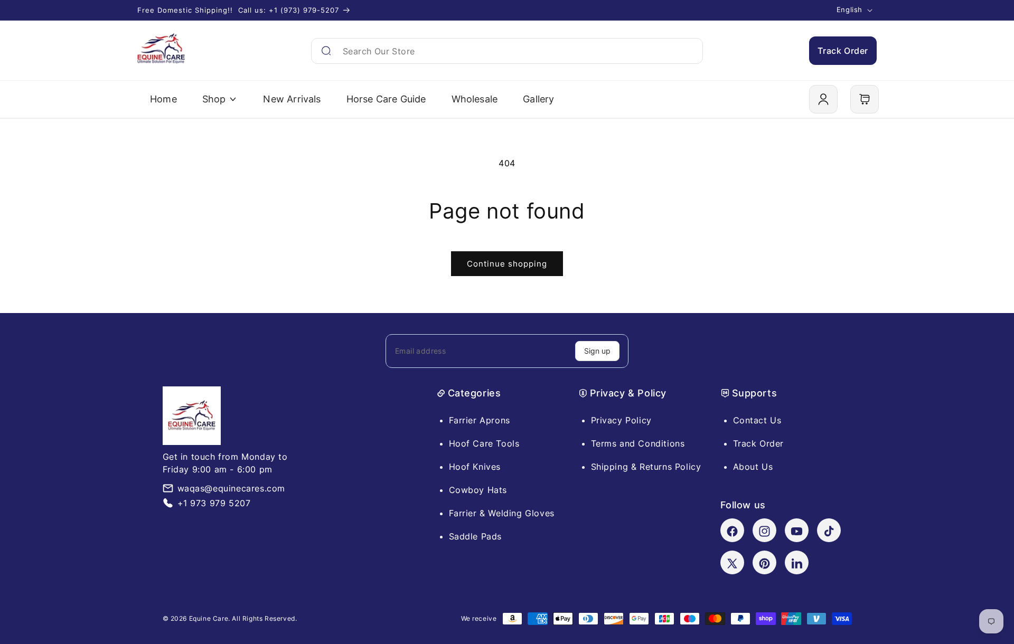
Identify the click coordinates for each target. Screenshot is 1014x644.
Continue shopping (507, 264)
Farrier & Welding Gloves (502, 513)
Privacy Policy (621, 420)
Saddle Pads (475, 536)
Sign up (597, 350)
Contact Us (757, 420)
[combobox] (507, 51)
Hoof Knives (475, 466)
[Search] (326, 50)
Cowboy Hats (478, 490)
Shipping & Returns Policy (646, 466)
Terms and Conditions (638, 443)
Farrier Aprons (479, 420)
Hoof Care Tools (484, 443)
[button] (864, 99)
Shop (214, 99)
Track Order (843, 50)
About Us (753, 466)
